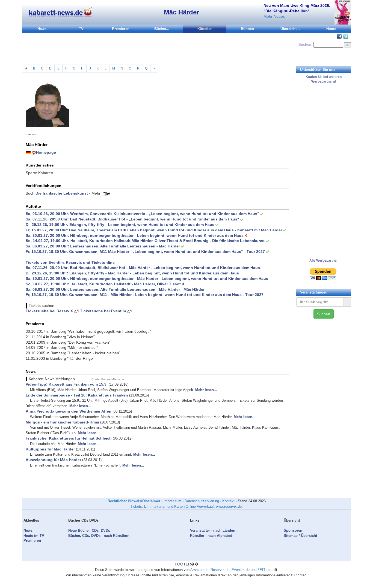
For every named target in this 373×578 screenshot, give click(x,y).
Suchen (323, 314)
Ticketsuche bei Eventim (103, 311)
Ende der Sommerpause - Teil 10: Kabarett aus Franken (77, 395)
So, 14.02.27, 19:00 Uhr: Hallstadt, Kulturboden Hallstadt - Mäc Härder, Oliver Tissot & (105, 284)
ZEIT (261, 570)
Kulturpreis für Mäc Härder (50, 449)
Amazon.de (199, 570)
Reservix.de (220, 570)
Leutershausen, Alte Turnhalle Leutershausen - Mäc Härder (125, 246)
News (41, 29)
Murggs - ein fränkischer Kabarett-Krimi (62, 422)
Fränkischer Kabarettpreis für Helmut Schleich (69, 438)
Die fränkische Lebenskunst (61, 193)
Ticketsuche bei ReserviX (50, 311)
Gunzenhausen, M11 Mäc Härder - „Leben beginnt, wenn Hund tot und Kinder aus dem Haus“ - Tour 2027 (167, 251)
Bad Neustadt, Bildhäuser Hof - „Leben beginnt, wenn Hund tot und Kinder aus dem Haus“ (154, 219)
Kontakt (228, 501)
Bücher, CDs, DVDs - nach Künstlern (98, 536)
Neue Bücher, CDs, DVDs (89, 530)
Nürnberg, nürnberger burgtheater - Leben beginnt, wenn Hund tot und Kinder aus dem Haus (157, 235)
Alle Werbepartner (323, 260)
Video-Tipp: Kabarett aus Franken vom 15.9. (67, 384)
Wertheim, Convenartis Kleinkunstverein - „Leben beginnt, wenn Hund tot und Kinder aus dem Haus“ (164, 213)
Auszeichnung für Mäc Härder (53, 460)
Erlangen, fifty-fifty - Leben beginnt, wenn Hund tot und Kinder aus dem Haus (141, 224)
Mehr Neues (274, 16)
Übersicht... (290, 29)
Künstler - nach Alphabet (211, 536)
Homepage (46, 152)
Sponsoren (293, 530)
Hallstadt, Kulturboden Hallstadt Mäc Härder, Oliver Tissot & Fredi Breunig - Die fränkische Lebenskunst (167, 240)
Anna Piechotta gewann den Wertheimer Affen (68, 411)
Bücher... (161, 29)
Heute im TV (33, 536)
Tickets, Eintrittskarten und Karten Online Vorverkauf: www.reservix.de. (186, 506)
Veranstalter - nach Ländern (213, 530)
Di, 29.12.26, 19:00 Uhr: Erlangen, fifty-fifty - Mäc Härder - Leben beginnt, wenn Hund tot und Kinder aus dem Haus (132, 273)
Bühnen (247, 29)
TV (81, 29)
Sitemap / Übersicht (300, 536)
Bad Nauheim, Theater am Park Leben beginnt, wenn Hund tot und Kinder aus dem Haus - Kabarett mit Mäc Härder (175, 230)
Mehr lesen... (206, 390)
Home (331, 29)
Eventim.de (241, 570)
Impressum (172, 501)
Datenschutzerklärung (202, 501)
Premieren (120, 29)
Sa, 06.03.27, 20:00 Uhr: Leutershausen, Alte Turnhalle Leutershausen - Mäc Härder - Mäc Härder (115, 289)
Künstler (204, 29)
